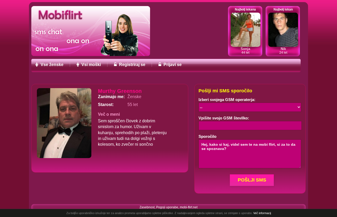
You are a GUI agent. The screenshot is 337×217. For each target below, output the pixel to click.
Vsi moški (90, 65)
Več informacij (262, 213)
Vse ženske (51, 65)
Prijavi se (172, 65)
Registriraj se (131, 65)
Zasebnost (147, 207)
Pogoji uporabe (167, 207)
